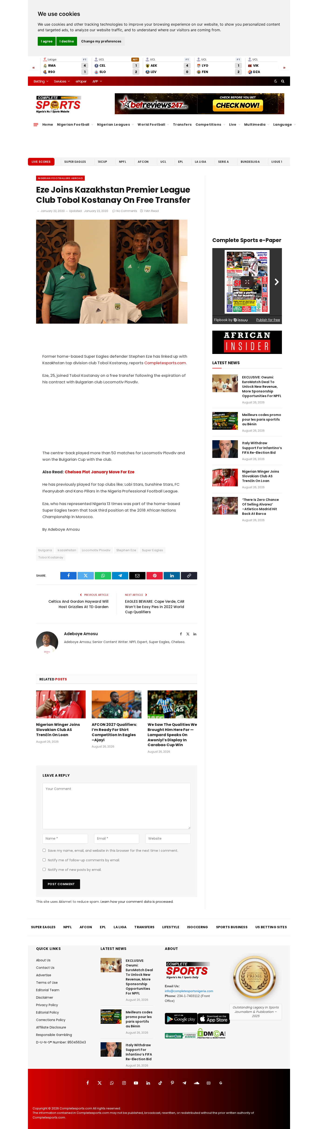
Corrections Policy (50, 1020)
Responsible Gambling (54, 1034)
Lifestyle (170, 927)
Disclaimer (44, 997)
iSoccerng (197, 927)
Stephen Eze (126, 550)
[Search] (282, 81)
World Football (151, 124)
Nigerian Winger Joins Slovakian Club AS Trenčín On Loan (58, 729)
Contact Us (45, 967)
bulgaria (45, 550)
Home (47, 124)
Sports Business (232, 927)
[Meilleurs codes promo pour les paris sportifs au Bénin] (225, 421)
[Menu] (36, 124)
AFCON (143, 162)
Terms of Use (47, 982)
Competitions (208, 124)
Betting (39, 81)
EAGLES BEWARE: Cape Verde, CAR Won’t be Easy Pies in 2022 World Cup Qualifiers (154, 606)
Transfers (182, 124)
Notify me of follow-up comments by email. (84, 860)
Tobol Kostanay (50, 557)
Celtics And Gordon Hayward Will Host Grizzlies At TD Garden (78, 604)
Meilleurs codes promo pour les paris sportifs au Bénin (261, 419)
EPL (180, 162)
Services (60, 81)
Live (233, 124)
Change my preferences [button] (101, 41)
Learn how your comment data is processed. (137, 901)
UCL (163, 162)
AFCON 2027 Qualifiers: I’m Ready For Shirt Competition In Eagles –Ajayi (114, 732)
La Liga (200, 162)
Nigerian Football (73, 124)
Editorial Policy (47, 1012)
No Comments (126, 211)
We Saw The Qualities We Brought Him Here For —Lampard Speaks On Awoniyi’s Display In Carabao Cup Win (172, 735)
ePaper (81, 81)
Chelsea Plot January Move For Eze (99, 472)
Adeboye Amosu (81, 633)
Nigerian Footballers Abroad (60, 178)
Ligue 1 (276, 162)
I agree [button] (46, 41)
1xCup (102, 162)
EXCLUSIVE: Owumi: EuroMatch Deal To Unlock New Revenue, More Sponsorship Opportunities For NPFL (261, 386)
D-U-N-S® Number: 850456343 (61, 1042)
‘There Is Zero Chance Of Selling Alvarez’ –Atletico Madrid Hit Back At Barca (260, 506)
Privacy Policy (47, 1005)
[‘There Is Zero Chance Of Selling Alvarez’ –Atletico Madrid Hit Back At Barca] (225, 506)
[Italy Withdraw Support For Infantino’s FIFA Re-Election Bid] (225, 449)
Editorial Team (47, 990)
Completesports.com (165, 363)
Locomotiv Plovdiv (96, 550)
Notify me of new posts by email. (74, 869)
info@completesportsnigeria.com (189, 991)
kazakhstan (67, 550)
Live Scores (41, 162)
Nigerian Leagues (113, 124)
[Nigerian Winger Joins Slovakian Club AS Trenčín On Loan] (61, 704)
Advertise (43, 975)
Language (282, 124)
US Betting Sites (271, 927)
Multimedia (254, 124)
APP (95, 81)
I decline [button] (67, 41)
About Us (43, 960)
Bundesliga (250, 162)
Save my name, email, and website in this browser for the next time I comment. (113, 850)
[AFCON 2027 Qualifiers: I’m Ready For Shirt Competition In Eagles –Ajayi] (116, 704)
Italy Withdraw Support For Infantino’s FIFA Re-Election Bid (262, 448)
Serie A (223, 162)
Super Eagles (75, 162)
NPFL (122, 162)
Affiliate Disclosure (51, 1027)
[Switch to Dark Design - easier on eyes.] (275, 81)
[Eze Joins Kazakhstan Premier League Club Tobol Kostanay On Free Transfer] (111, 322)
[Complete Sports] (58, 104)
